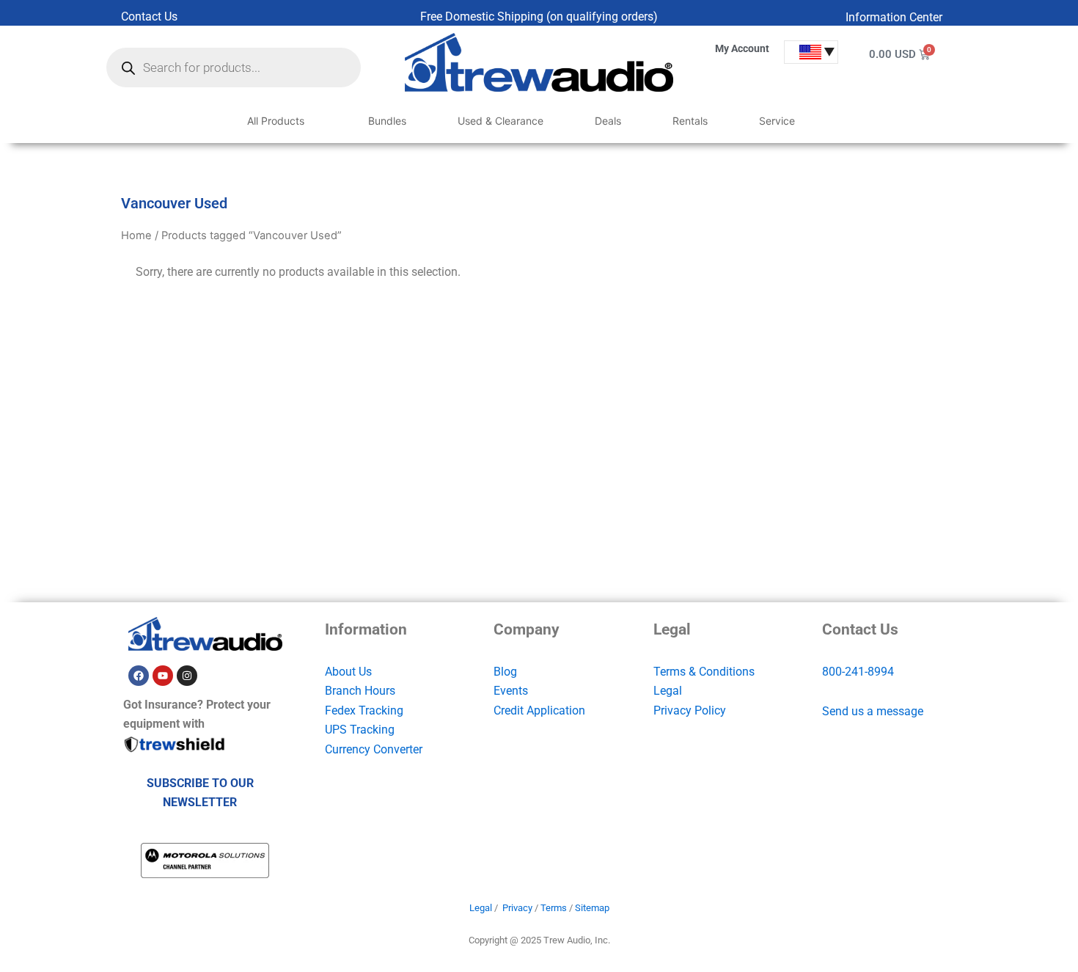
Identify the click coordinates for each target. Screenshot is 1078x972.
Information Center (894, 17)
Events (511, 691)
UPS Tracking (360, 730)
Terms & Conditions (704, 672)
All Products (275, 120)
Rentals (690, 120)
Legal (667, 691)
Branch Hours (360, 691)
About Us (348, 672)
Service (777, 120)
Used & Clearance (500, 120)
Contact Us (149, 16)
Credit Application (539, 710)
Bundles (387, 120)
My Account (742, 48)
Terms (553, 907)
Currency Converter (373, 749)
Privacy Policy (689, 710)
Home (136, 235)
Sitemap (592, 907)
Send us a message (872, 711)
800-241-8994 (858, 672)
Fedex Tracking (364, 710)
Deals (608, 120)
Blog (505, 672)
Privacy (517, 907)
